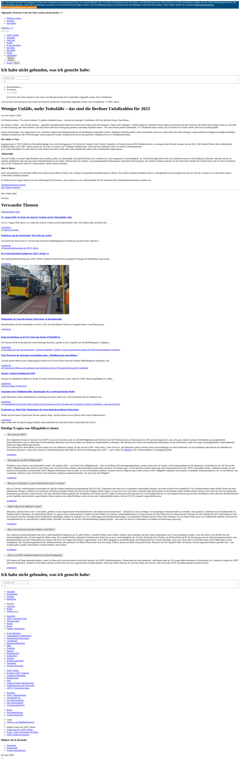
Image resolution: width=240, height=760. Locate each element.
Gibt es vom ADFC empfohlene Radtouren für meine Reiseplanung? (35, 555)
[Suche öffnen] (5, 31)
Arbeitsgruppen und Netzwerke (20, 685)
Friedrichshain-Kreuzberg (18, 638)
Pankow (10, 651)
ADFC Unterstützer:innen (18, 688)
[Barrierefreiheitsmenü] (2, 31)
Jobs (9, 680)
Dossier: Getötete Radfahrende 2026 (18, 373)
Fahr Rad (11, 40)
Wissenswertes (13, 621)
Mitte (9, 646)
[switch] (22, 87)
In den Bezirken (14, 45)
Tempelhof (11, 663)
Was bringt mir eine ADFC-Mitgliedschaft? (24, 460)
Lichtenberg (12, 641)
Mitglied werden (14, 18)
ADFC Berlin (13, 35)
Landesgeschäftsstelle (16, 675)
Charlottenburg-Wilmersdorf (19, 636)
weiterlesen (12, 454)
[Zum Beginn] (2, 758)
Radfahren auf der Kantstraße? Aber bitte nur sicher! (26, 235)
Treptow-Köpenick (15, 666)
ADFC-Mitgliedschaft (16, 695)
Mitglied (127, 450)
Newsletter (11, 23)
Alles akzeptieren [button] (29, 7)
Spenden (10, 21)
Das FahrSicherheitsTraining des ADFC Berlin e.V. (25, 253)
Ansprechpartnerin (15, 715)
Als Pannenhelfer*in (16, 705)
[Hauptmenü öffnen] (8, 31)
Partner (10, 623)
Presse (9, 53)
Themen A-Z (12, 611)
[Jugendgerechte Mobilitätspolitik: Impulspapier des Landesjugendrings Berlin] (14, 386)
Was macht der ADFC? (17, 435)
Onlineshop (12, 55)
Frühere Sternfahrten (16, 628)
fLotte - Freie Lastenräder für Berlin (22, 732)
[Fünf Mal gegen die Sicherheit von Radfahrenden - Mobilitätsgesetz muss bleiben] (60, 350)
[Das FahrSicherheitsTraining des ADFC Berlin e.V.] (19, 248)
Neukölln (11, 648)
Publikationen (13, 678)
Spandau (10, 658)
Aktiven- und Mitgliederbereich (20, 722)
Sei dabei (11, 48)
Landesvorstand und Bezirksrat (20, 683)
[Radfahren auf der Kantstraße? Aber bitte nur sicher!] (10, 230)
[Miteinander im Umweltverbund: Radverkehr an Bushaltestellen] (35, 313)
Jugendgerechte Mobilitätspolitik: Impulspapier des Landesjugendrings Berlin (38, 391)
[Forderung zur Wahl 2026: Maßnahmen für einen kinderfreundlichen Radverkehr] (60, 404)
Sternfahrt (11, 50)
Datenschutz (12, 748)
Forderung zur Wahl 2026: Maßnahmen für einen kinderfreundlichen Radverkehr (40, 409)
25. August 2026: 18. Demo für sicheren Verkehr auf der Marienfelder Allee (36, 217)
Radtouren (11, 599)
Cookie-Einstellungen (16, 750)
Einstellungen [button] (16, 7)
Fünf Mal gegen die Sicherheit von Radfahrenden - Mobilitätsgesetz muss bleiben (39, 355)
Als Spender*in (13, 698)
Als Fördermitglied (15, 703)
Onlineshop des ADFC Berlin (20, 729)
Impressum (11, 745)
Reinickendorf (13, 653)
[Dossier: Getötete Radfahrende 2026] (44, 368)
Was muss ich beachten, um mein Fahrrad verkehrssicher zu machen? (36, 483)
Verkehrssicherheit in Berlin (13, 185)
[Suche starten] (4, 81)
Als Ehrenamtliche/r (15, 700)
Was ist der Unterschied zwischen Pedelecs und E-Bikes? (31, 530)
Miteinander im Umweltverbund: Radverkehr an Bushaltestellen (31, 319)
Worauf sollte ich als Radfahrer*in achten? (25, 506)
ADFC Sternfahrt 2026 (17, 618)
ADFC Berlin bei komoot (18, 734)
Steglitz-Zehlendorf (15, 661)
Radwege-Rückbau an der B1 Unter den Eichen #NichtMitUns (30, 337)
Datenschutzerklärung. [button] (204, 5)
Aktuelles (11, 38)
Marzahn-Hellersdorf (16, 643)
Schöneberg (12, 656)
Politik (9, 43)
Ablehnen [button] (5, 7)
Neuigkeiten (12, 594)
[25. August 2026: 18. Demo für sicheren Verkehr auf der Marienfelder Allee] (10, 212)
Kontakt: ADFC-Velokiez (18, 673)
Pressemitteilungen (15, 712)
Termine (10, 596)
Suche (10, 63)
